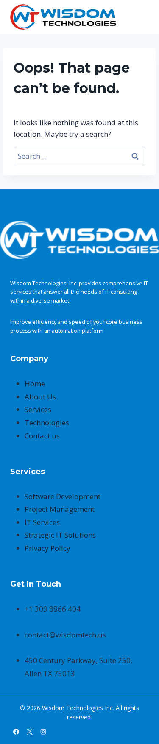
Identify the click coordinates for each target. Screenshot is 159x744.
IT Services (42, 522)
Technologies (47, 422)
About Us (40, 396)
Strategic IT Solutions (60, 535)
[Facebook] (16, 732)
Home (35, 383)
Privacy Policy (47, 548)
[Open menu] (141, 17)
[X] (30, 732)
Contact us (42, 436)
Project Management (60, 509)
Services (38, 409)
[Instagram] (43, 732)
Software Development (62, 496)
